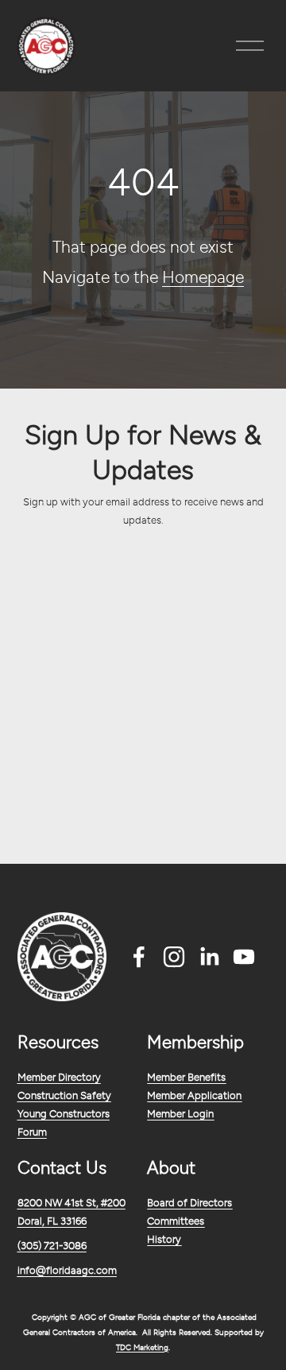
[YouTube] (244, 957)
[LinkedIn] (209, 957)
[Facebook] (139, 957)
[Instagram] (174, 957)
